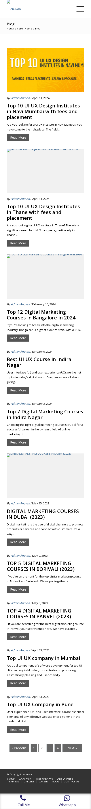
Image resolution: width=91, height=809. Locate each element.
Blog (11, 23)
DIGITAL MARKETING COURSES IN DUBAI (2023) (43, 514)
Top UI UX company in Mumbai (43, 658)
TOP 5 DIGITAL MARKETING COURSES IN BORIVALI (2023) (40, 566)
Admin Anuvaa (20, 98)
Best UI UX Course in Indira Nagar (39, 362)
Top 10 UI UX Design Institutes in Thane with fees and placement (43, 212)
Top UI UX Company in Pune (40, 704)
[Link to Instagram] (81, 774)
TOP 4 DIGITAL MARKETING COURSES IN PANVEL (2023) (39, 613)
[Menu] (78, 9)
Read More (18, 137)
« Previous (19, 748)
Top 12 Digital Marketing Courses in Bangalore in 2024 (41, 314)
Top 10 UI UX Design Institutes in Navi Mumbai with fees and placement (43, 111)
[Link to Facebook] (74, 774)
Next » (72, 748)
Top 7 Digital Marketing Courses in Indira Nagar (45, 414)
